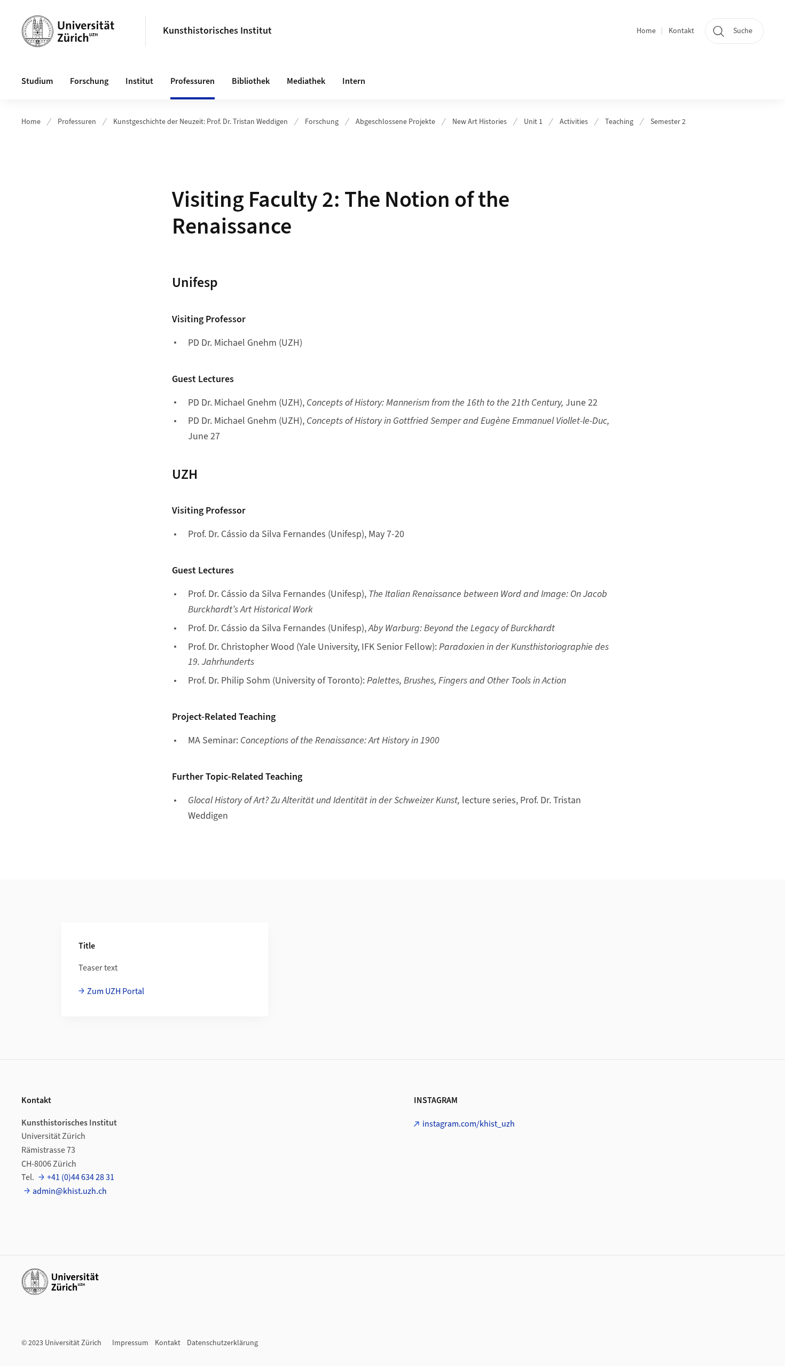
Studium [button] (37, 81)
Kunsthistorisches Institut (217, 30)
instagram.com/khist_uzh (468, 1124)
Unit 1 (533, 122)
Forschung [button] (89, 81)
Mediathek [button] (306, 81)
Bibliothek (251, 81)
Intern (353, 81)
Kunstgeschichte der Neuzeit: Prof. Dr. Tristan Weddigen (200, 122)
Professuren (77, 122)
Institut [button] (139, 81)
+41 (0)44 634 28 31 (80, 1177)
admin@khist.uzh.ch (70, 1191)
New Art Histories (479, 122)
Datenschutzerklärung (222, 1343)
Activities (574, 122)
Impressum (130, 1343)
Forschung (322, 122)
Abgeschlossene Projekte (395, 122)
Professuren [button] (192, 81)
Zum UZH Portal (115, 991)
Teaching (619, 122)
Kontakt (681, 31)
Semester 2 (668, 122)
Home (646, 31)
